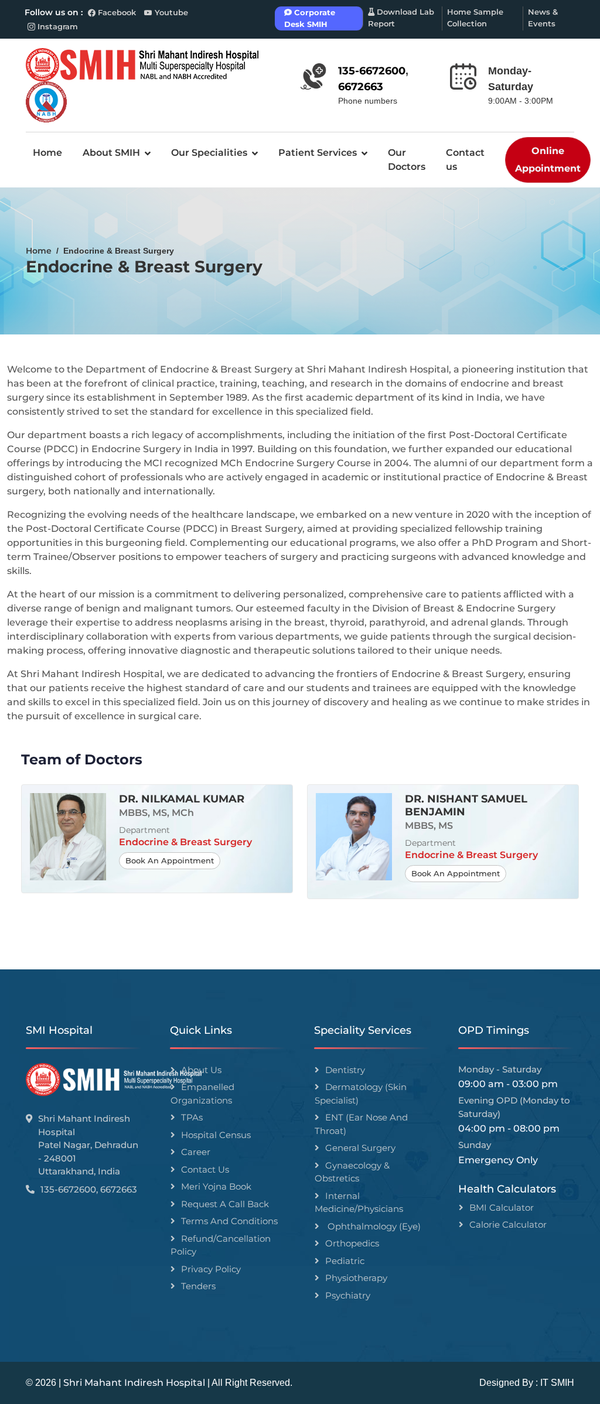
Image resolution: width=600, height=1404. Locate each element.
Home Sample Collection (475, 17)
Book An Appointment (169, 860)
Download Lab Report (401, 17)
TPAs (192, 1117)
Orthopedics (352, 1243)
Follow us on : (54, 12)
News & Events (543, 17)
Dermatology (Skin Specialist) (361, 1093)
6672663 (360, 86)
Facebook (116, 12)
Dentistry (345, 1069)
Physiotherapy (356, 1277)
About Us (201, 1069)
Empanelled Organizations (202, 1093)
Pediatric (344, 1260)
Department (144, 830)
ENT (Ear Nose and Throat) (361, 1124)
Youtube (171, 12)
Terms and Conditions (229, 1221)
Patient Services (317, 152)
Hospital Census (216, 1134)
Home (47, 152)
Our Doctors (406, 159)
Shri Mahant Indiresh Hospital (134, 1382)
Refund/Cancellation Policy (221, 1245)
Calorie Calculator (508, 1224)
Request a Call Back (225, 1204)
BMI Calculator (501, 1207)
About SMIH (111, 152)
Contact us (465, 159)
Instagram (58, 26)
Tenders (198, 1286)
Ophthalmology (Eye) (373, 1226)
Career (195, 1151)
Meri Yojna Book (216, 1186)
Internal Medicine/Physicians (359, 1202)
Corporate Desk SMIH (309, 18)
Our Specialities (209, 152)
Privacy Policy (211, 1269)
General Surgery (360, 1147)
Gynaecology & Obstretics (352, 1172)
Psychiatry (347, 1295)
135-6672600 (371, 70)
